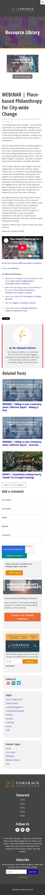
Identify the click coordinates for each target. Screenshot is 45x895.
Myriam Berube (33, 119)
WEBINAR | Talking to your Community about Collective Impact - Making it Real (22, 407)
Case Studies (10, 752)
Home (22, 799)
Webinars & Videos (13, 759)
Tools (8, 763)
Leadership (10, 722)
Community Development (15, 710)
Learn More (10, 666)
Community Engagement (14, 707)
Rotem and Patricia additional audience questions (22, 263)
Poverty (8, 726)
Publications (10, 756)
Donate (22, 811)
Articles (8, 748)
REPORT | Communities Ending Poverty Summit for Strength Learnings (21, 476)
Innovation (9, 718)
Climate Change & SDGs (14, 699)
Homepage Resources (18, 119)
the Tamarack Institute (24, 348)
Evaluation (9, 714)
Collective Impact (12, 703)
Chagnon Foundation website (24, 303)
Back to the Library (14, 485)
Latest (22, 803)
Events (22, 807)
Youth (8, 730)
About (22, 815)
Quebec (27, 119)
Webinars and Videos (7, 119)
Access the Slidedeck (10, 268)
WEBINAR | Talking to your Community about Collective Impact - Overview (22, 443)
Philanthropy (9, 122)
